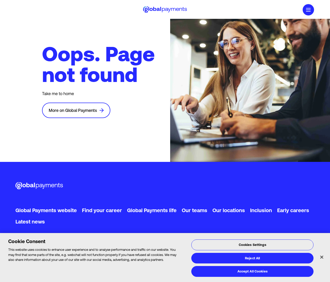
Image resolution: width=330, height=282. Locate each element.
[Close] (321, 257)
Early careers (293, 210)
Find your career (102, 210)
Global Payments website (46, 210)
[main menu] (308, 10)
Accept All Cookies (252, 271)
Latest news (30, 222)
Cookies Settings (252, 245)
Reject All (252, 258)
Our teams (194, 210)
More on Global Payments (73, 110)
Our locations (228, 210)
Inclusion (261, 210)
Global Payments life (152, 210)
